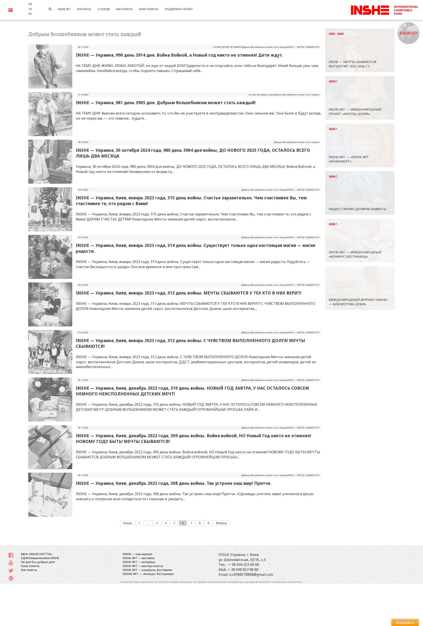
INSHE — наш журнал (137, 554)
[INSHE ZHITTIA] (384, 9)
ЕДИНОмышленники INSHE (40, 558)
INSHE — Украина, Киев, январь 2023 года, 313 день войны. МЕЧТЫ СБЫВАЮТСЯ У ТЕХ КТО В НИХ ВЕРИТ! (188, 293)
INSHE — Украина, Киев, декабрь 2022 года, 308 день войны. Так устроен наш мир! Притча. (173, 483)
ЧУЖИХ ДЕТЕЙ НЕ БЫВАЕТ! (227, 47)
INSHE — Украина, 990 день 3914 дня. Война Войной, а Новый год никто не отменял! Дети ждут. (179, 55)
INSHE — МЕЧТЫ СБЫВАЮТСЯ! (303, 47)
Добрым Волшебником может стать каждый (264, 47)
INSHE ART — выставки (138, 558)
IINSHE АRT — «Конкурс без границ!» (148, 574)
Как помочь (29, 570)
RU (30, 13)
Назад (127, 523)
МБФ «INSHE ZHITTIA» (36, 554)
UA (30, 9)
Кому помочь (30, 566)
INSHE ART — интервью (139, 562)
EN (30, 4)
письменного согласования (286, 581)
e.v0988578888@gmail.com (251, 574)
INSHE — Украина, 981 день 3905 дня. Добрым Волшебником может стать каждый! (166, 102)
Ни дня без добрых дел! (261, 94)
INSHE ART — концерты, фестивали (147, 570)
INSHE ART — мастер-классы (143, 566)
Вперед (221, 523)
